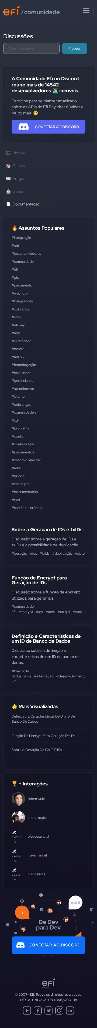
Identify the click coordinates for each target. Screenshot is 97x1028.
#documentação (25, 491)
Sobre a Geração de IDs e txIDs (47, 529)
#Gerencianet (22, 380)
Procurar (74, 48)
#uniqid (64, 612)
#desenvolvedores (26, 253)
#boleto (18, 349)
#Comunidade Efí (25, 412)
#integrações (22, 301)
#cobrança (20, 309)
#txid (16, 500)
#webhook (20, 293)
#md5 (50, 612)
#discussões (21, 372)
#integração (21, 237)
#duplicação (62, 553)
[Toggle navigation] (86, 10)
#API (15, 245)
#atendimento (23, 388)
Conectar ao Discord (55, 945)
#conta (17, 436)
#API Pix (18, 357)
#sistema (82, 553)
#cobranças (21, 404)
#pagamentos (23, 452)
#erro (16, 317)
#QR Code (19, 476)
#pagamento (22, 285)
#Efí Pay (18, 325)
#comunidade (23, 261)
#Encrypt (25, 612)
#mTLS (16, 468)
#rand (77, 612)
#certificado (22, 341)
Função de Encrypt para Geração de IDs (39, 580)
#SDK (15, 420)
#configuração (23, 444)
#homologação (24, 364)
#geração (19, 553)
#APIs (16, 333)
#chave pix (20, 484)
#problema (20, 428)
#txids (45, 553)
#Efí (15, 269)
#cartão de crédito (27, 507)
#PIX (15, 277)
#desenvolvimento (26, 460)
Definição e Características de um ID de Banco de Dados (46, 638)
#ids (33, 553)
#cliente (18, 396)
